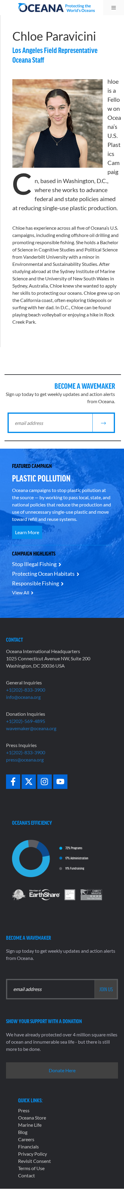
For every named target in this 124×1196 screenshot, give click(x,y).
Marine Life (30, 1125)
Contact (26, 1175)
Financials (28, 1146)
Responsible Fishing (35, 583)
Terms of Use (31, 1168)
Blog (22, 1132)
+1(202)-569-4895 (25, 721)
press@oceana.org (25, 759)
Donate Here (62, 1070)
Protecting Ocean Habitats (43, 573)
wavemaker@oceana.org (31, 728)
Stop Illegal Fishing (34, 564)
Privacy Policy (32, 1154)
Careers (26, 1139)
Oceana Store (32, 1117)
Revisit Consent (34, 1161)
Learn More (27, 532)
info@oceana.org (23, 697)
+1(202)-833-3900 (25, 690)
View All (20, 592)
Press (23, 1110)
